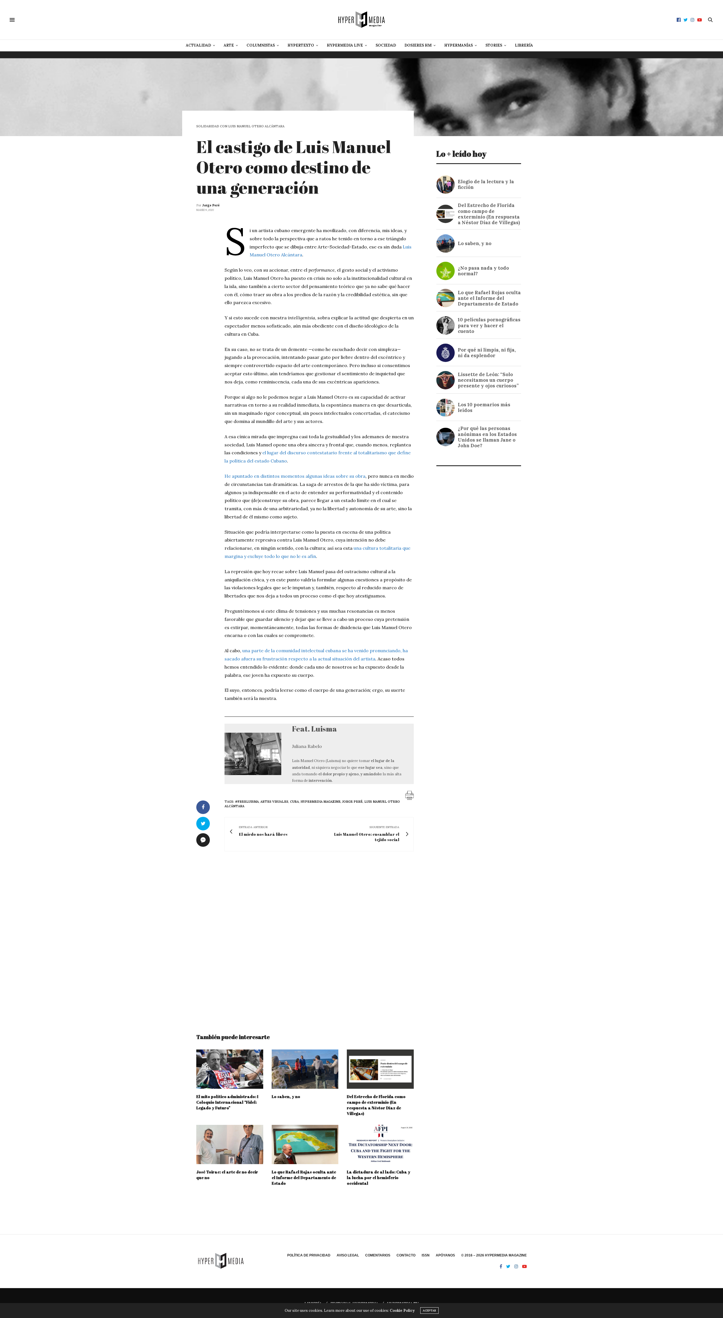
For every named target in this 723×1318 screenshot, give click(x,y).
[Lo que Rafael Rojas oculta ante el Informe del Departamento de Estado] (305, 1144)
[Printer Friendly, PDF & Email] (409, 794)
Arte (229, 45)
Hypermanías (458, 45)
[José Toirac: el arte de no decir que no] (229, 1144)
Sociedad (386, 45)
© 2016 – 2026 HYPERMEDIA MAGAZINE (494, 1255)
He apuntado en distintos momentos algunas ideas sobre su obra (295, 476)
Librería (524, 45)
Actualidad (198, 45)
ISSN (426, 1255)
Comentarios (377, 1255)
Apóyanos (445, 1255)
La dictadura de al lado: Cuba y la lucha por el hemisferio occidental (378, 1177)
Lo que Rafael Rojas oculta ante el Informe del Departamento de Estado (304, 1177)
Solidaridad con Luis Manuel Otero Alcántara (240, 126)
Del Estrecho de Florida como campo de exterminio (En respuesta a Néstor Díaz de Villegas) (376, 1105)
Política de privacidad (308, 1255)
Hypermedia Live (345, 45)
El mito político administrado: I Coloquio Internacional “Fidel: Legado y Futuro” (227, 1102)
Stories (493, 45)
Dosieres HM (418, 45)
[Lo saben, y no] (305, 1069)
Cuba (294, 802)
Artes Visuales (274, 802)
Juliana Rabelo (307, 746)
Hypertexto (301, 45)
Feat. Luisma (314, 729)
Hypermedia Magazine (320, 802)
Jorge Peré (211, 205)
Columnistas (261, 45)
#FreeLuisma (247, 802)
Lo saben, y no (286, 1096)
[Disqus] (305, 937)
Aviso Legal (348, 1255)
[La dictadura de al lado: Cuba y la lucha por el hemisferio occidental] (380, 1144)
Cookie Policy (402, 1310)
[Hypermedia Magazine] (361, 19)
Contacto (406, 1255)
